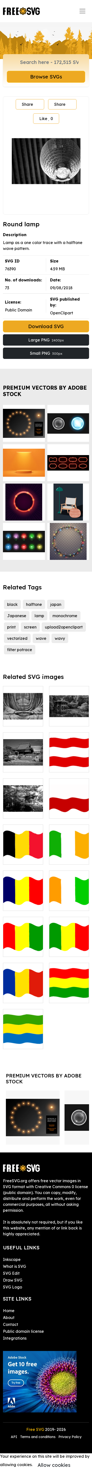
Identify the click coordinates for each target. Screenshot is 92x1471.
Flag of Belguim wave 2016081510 (23, 851)
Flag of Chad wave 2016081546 (23, 898)
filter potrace (19, 649)
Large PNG (46, 339)
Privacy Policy (69, 1437)
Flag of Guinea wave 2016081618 (23, 944)
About (8, 1317)
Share (27, 104)
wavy (60, 638)
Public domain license (23, 1331)
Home (8, 1310)
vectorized (17, 638)
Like (46, 118)
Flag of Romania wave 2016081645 (23, 990)
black (12, 604)
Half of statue (21, 719)
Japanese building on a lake (69, 713)
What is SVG (14, 1266)
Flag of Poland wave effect (69, 808)
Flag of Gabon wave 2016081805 (23, 1036)
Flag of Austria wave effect (69, 762)
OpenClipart (61, 312)
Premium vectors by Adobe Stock (45, 390)
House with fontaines (23, 762)
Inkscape (12, 1259)
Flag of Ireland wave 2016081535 (68, 851)
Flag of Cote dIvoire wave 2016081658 (69, 898)
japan (55, 604)
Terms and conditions (37, 1437)
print (11, 627)
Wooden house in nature (23, 808)
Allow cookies (54, 1465)
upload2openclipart (64, 627)
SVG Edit (11, 1273)
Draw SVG (12, 1280)
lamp (39, 615)
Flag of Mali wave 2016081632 (69, 944)
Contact (10, 1324)
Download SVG (46, 326)
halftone (34, 604)
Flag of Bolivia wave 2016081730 (69, 990)
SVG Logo (12, 1287)
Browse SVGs (46, 77)
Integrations (14, 1338)
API (14, 1437)
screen (30, 627)
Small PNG (46, 353)
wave (41, 638)
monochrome (65, 615)
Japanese (16, 615)
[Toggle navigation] (82, 11)
